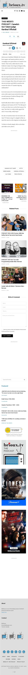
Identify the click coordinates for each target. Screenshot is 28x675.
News (8, 656)
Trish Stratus (18, 174)
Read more (4, 612)
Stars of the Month (7, 423)
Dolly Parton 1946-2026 (8, 399)
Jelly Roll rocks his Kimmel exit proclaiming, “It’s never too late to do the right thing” (14, 392)
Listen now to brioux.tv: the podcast (14, 435)
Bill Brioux (6, 32)
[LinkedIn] (23, 651)
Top (14, 672)
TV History (4, 401)
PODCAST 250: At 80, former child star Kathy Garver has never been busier (14, 412)
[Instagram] (12, 651)
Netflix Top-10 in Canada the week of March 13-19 (21, 197)
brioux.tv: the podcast (9, 661)
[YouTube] (20, 651)
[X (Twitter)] (8, 651)
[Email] (18, 36)
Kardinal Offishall (19, 171)
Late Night (4, 395)
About (4, 656)
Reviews (8, 659)
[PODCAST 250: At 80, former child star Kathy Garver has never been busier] (14, 222)
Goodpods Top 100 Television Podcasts (14, 434)
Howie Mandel (7, 171)
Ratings (14, 659)
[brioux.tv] (14, 4)
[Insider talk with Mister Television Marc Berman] (14, 275)
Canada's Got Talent (10, 168)
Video (19, 659)
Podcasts (4, 18)
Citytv (21, 168)
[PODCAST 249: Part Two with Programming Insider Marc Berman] (14, 248)
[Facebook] (10, 36)
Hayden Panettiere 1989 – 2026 (10, 405)
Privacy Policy (21, 661)
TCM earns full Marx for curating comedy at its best (13, 419)
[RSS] (16, 651)
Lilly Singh (8, 174)
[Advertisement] (14, 147)
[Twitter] (14, 36)
